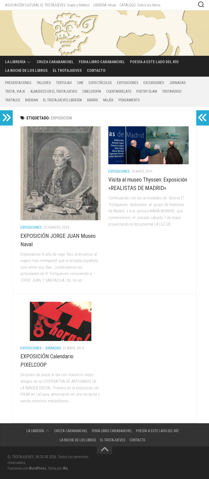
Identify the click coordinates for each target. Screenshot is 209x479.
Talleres (43, 83)
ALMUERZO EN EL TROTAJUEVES (53, 91)
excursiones (153, 83)
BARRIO (92, 100)
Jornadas (177, 83)
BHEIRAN (31, 100)
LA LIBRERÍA (15, 62)
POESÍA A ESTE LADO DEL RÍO (154, 62)
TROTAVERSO (171, 91)
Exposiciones (127, 83)
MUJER (108, 100)
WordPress (37, 468)
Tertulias (64, 83)
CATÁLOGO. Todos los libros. (140, 5)
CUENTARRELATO (118, 91)
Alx (65, 468)
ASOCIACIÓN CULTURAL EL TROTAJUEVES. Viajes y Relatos (47, 5)
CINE (80, 83)
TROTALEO (12, 100)
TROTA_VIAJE (15, 91)
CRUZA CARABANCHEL (55, 62)
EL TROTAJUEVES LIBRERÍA (62, 100)
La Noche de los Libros (26, 70)
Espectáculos (100, 83)
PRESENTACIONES (18, 83)
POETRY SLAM (146, 91)
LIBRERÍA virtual (104, 5)
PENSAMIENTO (129, 100)
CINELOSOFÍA (91, 91)
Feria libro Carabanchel (102, 62)
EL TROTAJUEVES (67, 70)
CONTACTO (96, 70)
